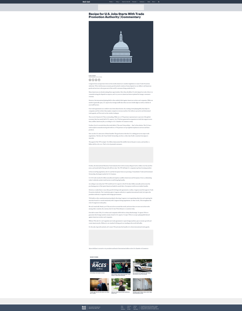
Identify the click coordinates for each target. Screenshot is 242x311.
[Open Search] (158, 1)
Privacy (128, 307)
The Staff (128, 309)
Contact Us (129, 306)
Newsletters (123, 309)
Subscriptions (135, 309)
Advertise (135, 306)
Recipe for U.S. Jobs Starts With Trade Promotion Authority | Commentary (116, 15)
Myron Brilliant (93, 75)
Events (122, 307)
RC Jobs (134, 307)
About (122, 306)
